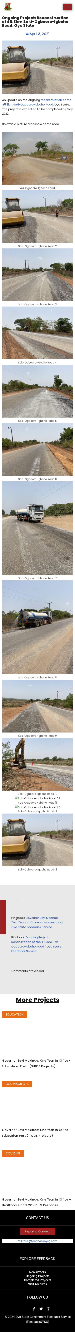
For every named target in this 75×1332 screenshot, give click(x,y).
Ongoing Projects (37, 1276)
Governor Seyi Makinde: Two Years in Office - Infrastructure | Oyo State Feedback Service (37, 922)
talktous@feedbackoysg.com (37, 1241)
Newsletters (37, 1272)
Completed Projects (37, 1280)
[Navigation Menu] (67, 7)
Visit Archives (37, 1284)
